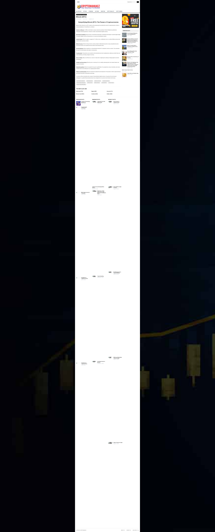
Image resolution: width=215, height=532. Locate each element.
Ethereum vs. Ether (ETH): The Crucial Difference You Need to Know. (101, 192)
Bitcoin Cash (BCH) (80, 93)
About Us (123, 530)
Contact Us (128, 530)
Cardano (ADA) (94, 93)
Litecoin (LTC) (110, 91)
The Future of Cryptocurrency (84, 363)
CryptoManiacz (83, 530)
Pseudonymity (104, 82)
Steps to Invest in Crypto (117, 442)
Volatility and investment (81, 84)
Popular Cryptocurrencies (81, 14)
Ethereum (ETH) (79, 91)
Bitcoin (85, 11)
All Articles (78, 11)
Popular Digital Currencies (84, 108)
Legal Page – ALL (136, 530)
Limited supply (89, 82)
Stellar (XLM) (109, 93)
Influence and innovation (81, 82)
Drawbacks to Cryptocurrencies (84, 278)
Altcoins (97, 11)
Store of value (111, 82)
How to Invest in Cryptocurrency (116, 102)
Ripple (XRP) (94, 91)
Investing (103, 11)
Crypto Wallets (110, 11)
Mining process (97, 82)
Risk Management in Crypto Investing (117, 272)
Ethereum (91, 11)
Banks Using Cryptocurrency (127, 69)
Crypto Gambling (100, 276)
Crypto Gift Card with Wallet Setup (101, 102)
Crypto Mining (119, 11)
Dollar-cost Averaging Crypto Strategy (117, 358)
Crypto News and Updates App (132, 73)
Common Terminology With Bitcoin (85, 102)
